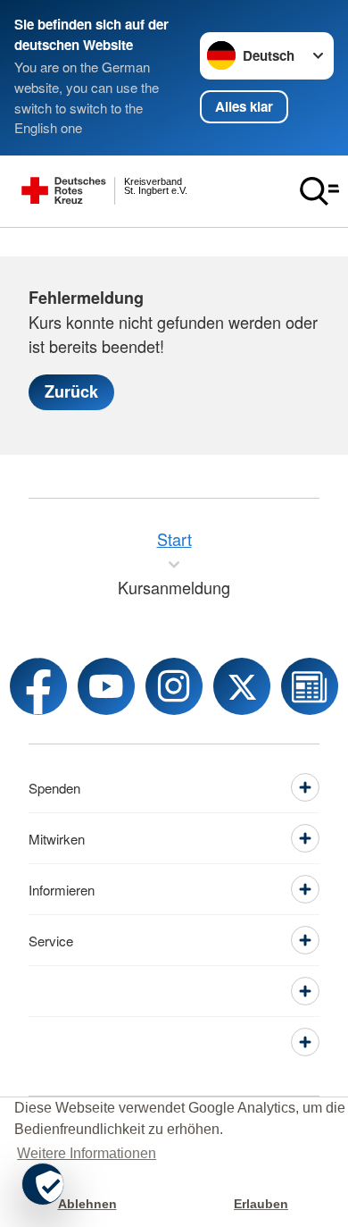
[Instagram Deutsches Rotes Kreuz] (174, 686)
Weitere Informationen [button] (86, 1153)
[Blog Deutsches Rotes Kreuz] (309, 686)
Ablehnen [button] (87, 1204)
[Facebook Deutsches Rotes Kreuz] (38, 686)
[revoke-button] (42, 1184)
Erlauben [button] (261, 1204)
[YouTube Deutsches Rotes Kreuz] (106, 686)
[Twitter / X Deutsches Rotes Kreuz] (241, 686)
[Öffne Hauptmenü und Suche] (319, 191)
